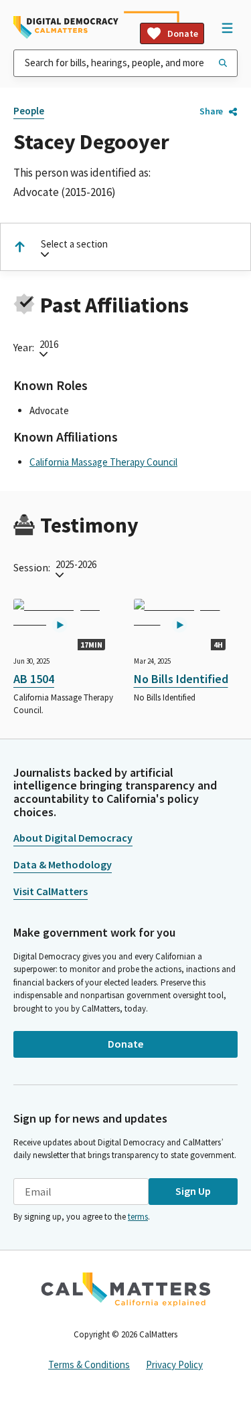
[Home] (65, 27)
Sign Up (193, 1191)
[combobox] (125, 63)
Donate (182, 33)
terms (138, 1216)
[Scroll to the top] (19, 247)
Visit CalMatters (50, 891)
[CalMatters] (126, 1289)
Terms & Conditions (89, 1364)
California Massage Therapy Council (103, 462)
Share (211, 111)
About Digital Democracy (73, 837)
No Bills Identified (181, 678)
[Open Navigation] (227, 27)
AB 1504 (33, 678)
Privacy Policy (174, 1364)
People (28, 110)
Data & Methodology (62, 864)
